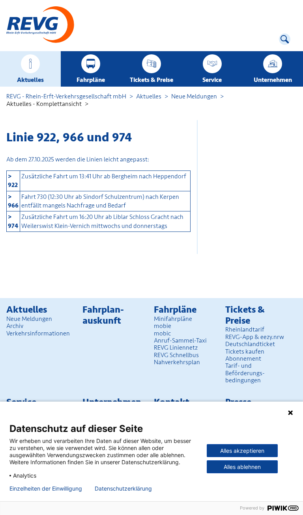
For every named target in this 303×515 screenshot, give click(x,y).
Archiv (14, 326)
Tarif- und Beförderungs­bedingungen (245, 373)
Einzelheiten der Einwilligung (45, 488)
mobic (162, 333)
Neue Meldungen (194, 96)
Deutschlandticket (250, 344)
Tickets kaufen (244, 352)
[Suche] (284, 39)
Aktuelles (30, 80)
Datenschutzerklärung (123, 488)
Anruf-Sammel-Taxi (180, 341)
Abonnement (243, 359)
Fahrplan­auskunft (103, 315)
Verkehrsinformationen (38, 333)
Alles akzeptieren (242, 450)
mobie (162, 326)
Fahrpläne (91, 80)
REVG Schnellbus (176, 355)
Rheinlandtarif (244, 329)
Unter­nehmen (273, 80)
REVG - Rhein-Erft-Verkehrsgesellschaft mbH (66, 96)
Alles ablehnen (242, 466)
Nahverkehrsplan (177, 362)
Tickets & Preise (151, 80)
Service (212, 80)
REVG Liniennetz (176, 348)
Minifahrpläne (173, 319)
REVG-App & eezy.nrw (254, 337)
